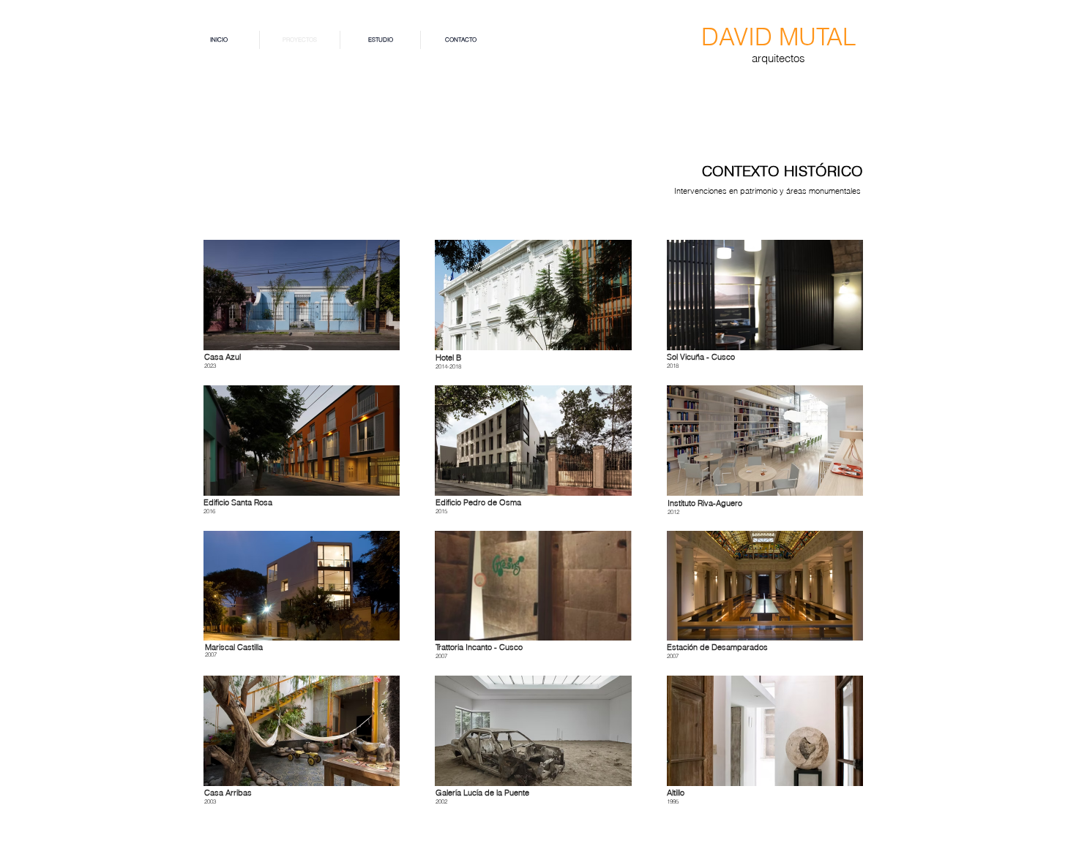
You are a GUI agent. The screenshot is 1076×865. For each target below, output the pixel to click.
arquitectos (778, 58)
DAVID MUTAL (778, 36)
